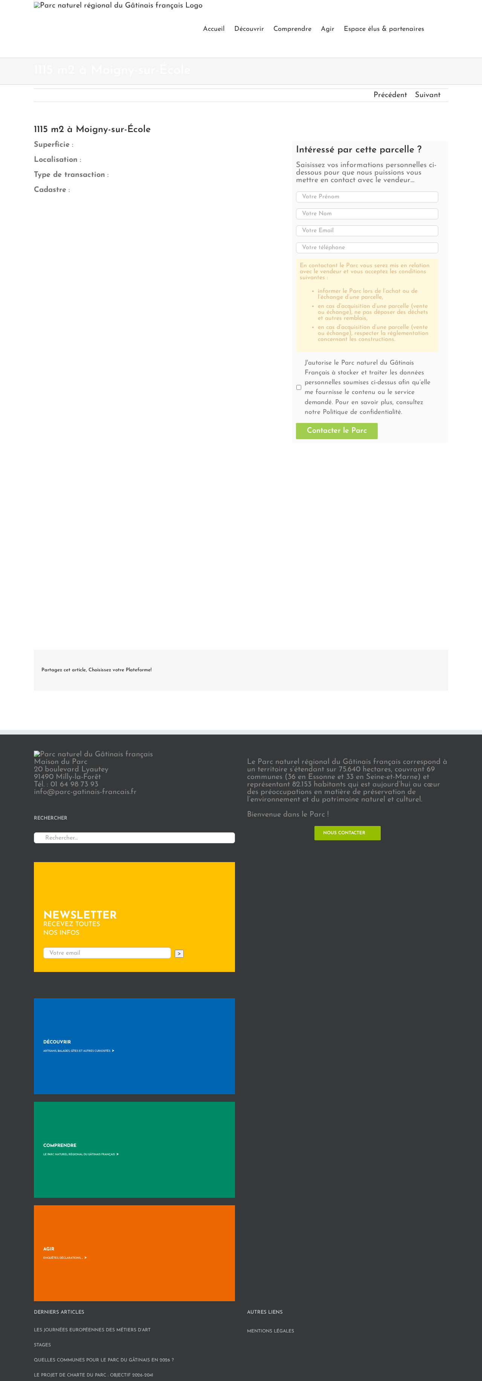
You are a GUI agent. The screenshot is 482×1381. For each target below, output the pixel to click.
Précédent (390, 95)
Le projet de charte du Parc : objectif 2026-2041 (93, 1375)
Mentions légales (270, 1331)
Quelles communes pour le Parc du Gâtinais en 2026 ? (104, 1360)
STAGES (42, 1345)
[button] (436, 29)
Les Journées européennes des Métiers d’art (92, 1330)
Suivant (428, 95)
